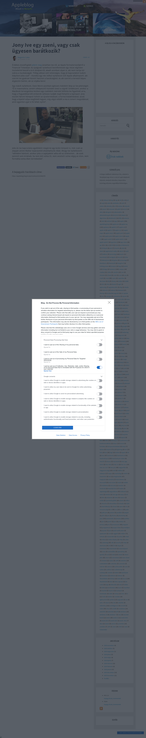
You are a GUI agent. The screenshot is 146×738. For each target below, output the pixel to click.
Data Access (73, 435)
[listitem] (73, 340)
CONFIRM (58, 427)
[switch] (99, 344)
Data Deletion (61, 435)
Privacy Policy (85, 435)
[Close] (110, 303)
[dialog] (73, 369)
